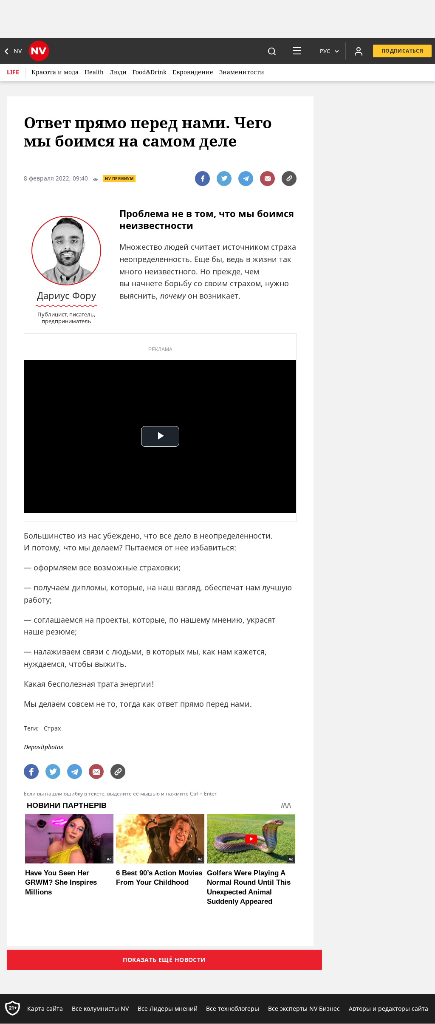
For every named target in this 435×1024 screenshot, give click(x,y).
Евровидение (192, 72)
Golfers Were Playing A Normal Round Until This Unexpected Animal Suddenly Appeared (249, 887)
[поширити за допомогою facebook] (202, 178)
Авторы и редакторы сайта (388, 1008)
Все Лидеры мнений (168, 1008)
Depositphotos (43, 747)
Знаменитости (241, 72)
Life (13, 72)
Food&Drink (150, 72)
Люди (118, 72)
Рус (325, 51)
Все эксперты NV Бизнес (304, 1008)
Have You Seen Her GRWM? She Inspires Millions (61, 882)
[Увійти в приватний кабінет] (358, 50)
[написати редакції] (267, 178)
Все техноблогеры (232, 1008)
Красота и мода (55, 72)
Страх (52, 728)
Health (94, 72)
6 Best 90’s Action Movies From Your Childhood (159, 877)
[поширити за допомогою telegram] (245, 178)
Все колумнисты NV (100, 1008)
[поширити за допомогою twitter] (224, 178)
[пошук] (272, 51)
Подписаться (402, 50)
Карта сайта (45, 1008)
